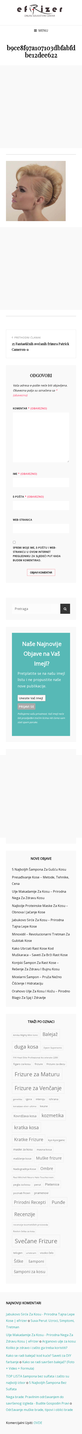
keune (44, 1106)
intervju (40, 1099)
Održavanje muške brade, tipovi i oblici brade (39, 1410)
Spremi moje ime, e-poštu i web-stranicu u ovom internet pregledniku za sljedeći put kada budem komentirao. (37, 554)
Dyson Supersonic (53, 1047)
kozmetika (53, 1115)
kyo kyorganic (56, 1140)
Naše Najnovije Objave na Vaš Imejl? (42, 653)
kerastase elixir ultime (24, 1106)
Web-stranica (22, 519)
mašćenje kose (22, 1158)
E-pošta (28, 496)
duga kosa (26, 1046)
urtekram (31, 1253)
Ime (25, 474)
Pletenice (52, 1184)
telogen (17, 1253)
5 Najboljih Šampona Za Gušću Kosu (39, 869)
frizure (39, 1064)
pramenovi (41, 1193)
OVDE (38, 1423)
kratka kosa (26, 1127)
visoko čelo (47, 1253)
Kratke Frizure (28, 1139)
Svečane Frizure (36, 1241)
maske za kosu (23, 1149)
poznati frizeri (21, 1193)
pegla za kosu (21, 1184)
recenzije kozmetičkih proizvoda (30, 1224)
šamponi (36, 1261)
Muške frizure (49, 1158)
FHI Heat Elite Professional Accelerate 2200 (35, 1057)
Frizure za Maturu (37, 1074)
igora (29, 1099)
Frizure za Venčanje (38, 1088)
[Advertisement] (41, 106)
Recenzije (24, 1214)
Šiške (18, 1261)
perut (37, 1184)
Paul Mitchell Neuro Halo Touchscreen (33, 1177)
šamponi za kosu (29, 1271)
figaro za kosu (22, 1064)
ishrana (53, 1099)
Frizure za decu (56, 1064)
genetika (17, 1099)
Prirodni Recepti (30, 1202)
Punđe (58, 1202)
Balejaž (50, 1034)
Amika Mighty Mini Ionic (25, 1035)
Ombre (46, 1168)
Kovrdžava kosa (25, 1116)
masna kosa (44, 1149)
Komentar (30, 408)
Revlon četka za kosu (24, 1231)
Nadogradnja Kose (24, 1169)
